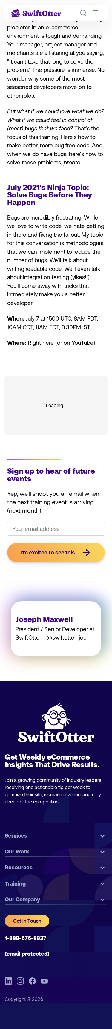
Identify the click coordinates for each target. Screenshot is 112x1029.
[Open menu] (95, 13)
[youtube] (44, 981)
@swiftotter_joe (67, 637)
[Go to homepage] (36, 13)
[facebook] (32, 981)
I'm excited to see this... (49, 552)
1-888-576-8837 (25, 938)
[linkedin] (8, 981)
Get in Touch (27, 921)
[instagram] (20, 981)
